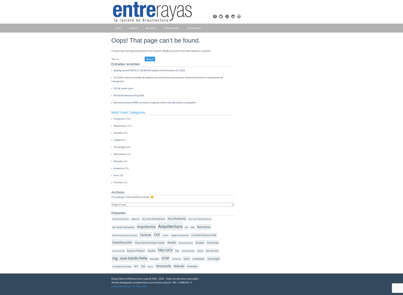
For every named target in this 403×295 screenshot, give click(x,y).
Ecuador (200, 242)
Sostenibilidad (198, 259)
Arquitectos (120, 125)
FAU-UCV (165, 250)
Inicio (118, 28)
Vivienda (178, 266)
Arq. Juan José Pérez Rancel (200, 219)
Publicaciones (171, 28)
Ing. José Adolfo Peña (129, 258)
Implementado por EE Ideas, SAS (128, 286)
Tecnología (120, 147)
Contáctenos (194, 28)
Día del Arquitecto (186, 243)
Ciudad (117, 139)
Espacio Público (136, 250)
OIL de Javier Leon (123, 88)
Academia (119, 168)
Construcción (122, 242)
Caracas (145, 235)
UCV (136, 266)
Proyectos (119, 118)
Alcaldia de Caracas (120, 219)
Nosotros (151, 28)
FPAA (177, 251)
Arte (116, 175)
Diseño (171, 242)
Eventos (133, 28)
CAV (157, 234)
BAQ (192, 227)
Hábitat (200, 251)
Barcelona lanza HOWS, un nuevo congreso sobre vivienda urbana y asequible (155, 102)
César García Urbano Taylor (150, 242)
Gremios (118, 132)
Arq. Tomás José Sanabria (123, 227)
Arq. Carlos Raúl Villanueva (153, 219)
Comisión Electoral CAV (203, 235)
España (151, 250)
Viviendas (192, 266)
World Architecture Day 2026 (129, 95)
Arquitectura (170, 226)
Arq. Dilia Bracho (177, 218)
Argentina (135, 219)
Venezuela (163, 266)
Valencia (150, 267)
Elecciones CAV (118, 251)
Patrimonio (120, 154)
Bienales (118, 161)
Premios (118, 182)
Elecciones (213, 242)
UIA (143, 266)
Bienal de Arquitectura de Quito (124, 235)
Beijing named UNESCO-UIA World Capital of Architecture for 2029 (149, 70)
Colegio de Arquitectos (180, 235)
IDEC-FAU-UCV (212, 250)
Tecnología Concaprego (121, 266)
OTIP (165, 258)
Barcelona (203, 227)
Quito (187, 258)
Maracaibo (154, 259)
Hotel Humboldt (188, 251)
